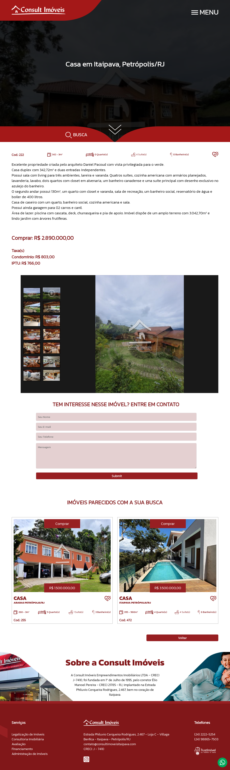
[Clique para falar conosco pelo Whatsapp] (222, 764)
